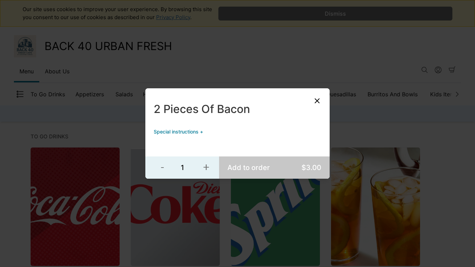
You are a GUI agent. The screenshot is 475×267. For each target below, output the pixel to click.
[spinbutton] (182, 167)
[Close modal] (317, 101)
